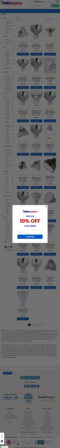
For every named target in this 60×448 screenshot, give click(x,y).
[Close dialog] (46, 206)
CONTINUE (30, 237)
